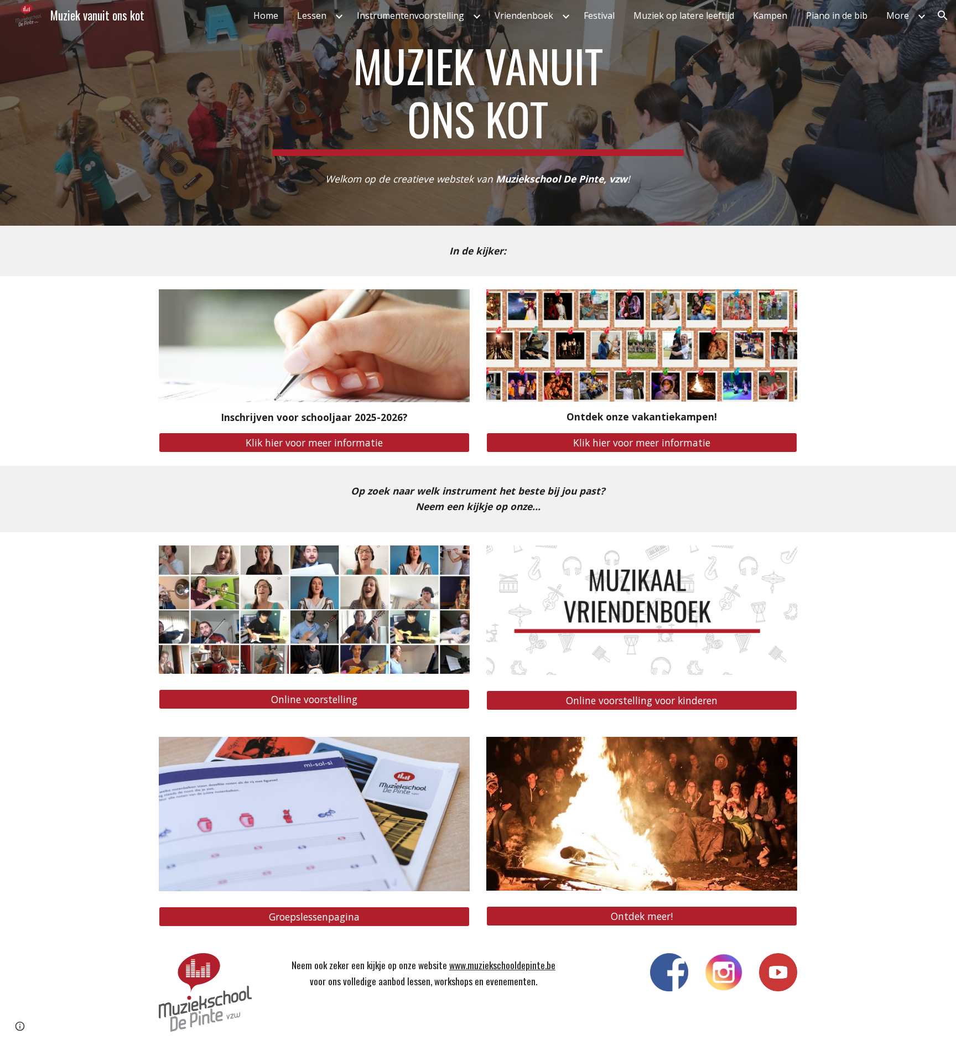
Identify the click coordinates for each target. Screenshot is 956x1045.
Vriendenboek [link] (524, 15)
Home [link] (265, 15)
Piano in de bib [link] (836, 15)
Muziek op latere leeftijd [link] (683, 15)
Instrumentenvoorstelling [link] (410, 15)
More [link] (897, 15)
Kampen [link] (770, 15)
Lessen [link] (311, 15)
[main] (478, 97)
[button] (942, 15)
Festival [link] (599, 15)
